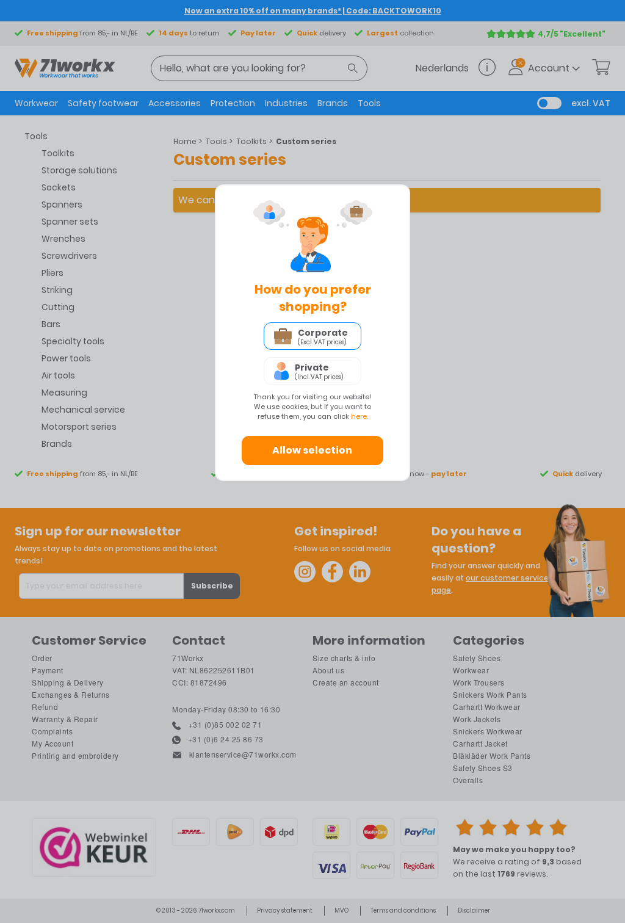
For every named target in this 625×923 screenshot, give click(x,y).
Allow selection (312, 450)
